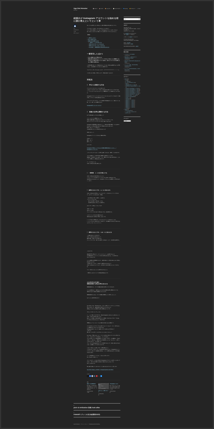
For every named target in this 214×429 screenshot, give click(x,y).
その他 (75, 31)
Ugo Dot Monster (80, 8)
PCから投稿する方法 (92, 39)
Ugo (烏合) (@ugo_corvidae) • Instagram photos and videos (100, 369)
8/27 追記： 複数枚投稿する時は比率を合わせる (99, 47)
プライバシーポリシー (84, 424)
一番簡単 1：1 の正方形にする (95, 42)
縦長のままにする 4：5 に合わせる (96, 44)
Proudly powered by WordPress (94, 424)
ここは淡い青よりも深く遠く (130, 111)
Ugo (74, 28)
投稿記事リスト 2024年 (130, 102)
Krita (126, 83)
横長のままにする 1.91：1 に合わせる (97, 45)
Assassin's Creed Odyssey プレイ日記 (132, 90)
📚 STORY (101, 8)
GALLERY (127, 33)
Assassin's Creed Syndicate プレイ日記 (132, 93)
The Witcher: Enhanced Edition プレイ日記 (133, 86)
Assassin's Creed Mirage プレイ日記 (132, 88)
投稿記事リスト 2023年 (130, 103)
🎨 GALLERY (107, 8)
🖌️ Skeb (138, 8)
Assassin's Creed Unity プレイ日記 (131, 94)
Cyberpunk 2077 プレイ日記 (130, 84)
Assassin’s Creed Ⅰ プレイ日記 (131, 95)
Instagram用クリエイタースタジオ (94, 105)
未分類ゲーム (128, 97)
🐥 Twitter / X (132, 8)
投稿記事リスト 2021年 (130, 105)
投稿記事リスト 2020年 (130, 107)
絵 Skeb (127, 81)
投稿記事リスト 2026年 (130, 100)
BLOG (126, 79)
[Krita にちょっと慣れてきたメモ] (103, 386)
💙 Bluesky (125, 8)
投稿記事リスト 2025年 (130, 101)
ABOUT (131, 36)
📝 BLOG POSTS (116, 8)
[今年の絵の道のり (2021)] (115, 388)
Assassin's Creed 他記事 (130, 96)
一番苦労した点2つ (92, 37)
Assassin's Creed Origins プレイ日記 (132, 91)
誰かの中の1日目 (128, 110)
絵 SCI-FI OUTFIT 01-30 (130, 82)
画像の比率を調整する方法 (93, 40)
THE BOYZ (127, 98)
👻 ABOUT (95, 8)
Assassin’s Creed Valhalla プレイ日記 (132, 89)
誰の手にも (127, 112)
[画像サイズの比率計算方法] (92, 388)
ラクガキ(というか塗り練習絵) (130, 54)
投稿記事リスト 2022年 (130, 104)
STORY (127, 34)
